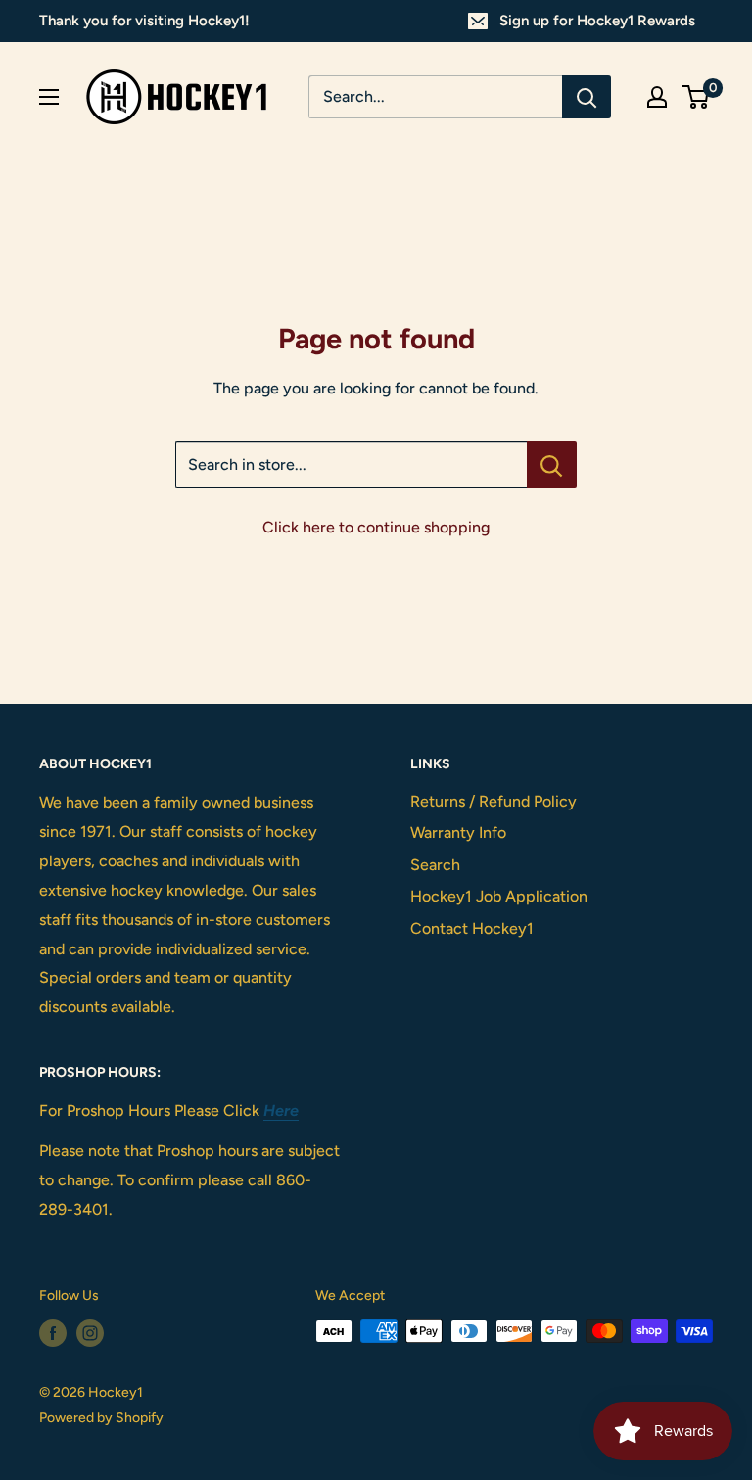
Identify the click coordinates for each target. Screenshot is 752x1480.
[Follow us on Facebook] (53, 1333)
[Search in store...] (552, 464)
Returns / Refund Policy (493, 801)
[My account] (657, 97)
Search (435, 865)
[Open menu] (49, 97)
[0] (696, 97)
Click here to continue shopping (376, 527)
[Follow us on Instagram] (90, 1333)
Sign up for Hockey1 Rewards (597, 20)
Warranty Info (458, 832)
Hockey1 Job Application (499, 896)
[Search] (586, 96)
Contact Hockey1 (472, 928)
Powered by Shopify (101, 1418)
